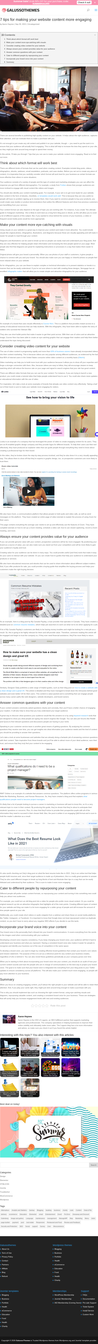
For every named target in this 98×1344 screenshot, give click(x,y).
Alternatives (5, 1210)
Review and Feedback (72, 1222)
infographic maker (15, 271)
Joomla (3, 1188)
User (49, 1226)
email (41, 1214)
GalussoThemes (23, 1340)
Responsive (40, 1222)
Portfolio (57, 1257)
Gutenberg (4, 1218)
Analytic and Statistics (19, 1210)
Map (71, 1218)
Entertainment (50, 1214)
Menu (87, 1218)
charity (65, 1210)
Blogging (40, 1210)
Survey (42, 1226)
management (52, 1218)
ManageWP (63, 1218)
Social (27, 1226)
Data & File (88, 1210)
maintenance (40, 1218)
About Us (5, 1249)
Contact (5, 1261)
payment (15, 1222)
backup (31, 1210)
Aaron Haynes (8, 24)
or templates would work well (49, 196)
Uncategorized (33, 24)
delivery (4, 1214)
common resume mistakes (24, 625)
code (71, 1210)
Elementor (4, 1180)
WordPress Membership (64, 1295)
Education (23, 1214)
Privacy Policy (7, 1257)
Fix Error (67, 1214)
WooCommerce (6, 1196)
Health (57, 1261)
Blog (3, 1272)
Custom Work (88, 1314)
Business (58, 1253)
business (57, 1210)
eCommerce (59, 1265)
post (22, 1222)
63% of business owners (60, 351)
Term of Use (7, 1253)
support (35, 1226)
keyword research (81, 716)
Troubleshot (5, 1192)
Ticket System (88, 1307)
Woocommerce (58, 1226)
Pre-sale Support (89, 1303)
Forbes (63, 185)
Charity (57, 1280)
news (93, 1218)
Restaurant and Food (54, 1222)
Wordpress (4, 1200)
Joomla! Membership (62, 1299)
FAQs (85, 1295)
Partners (5, 1265)
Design (3, 1176)
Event (60, 1214)
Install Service (88, 1311)
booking (48, 1210)
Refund (5, 1276)
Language (29, 1218)
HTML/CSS (4, 1184)
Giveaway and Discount (81, 1214)
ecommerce (13, 1214)
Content (78, 1210)
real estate (30, 1222)
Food (56, 1272)
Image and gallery (17, 1218)
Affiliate (5, 1269)
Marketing (78, 1218)
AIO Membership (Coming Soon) (67, 1303)
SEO (21, 1226)
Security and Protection (9, 1226)
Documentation (89, 1299)
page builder (5, 1222)
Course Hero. (48, 324)
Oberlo (81, 357)
